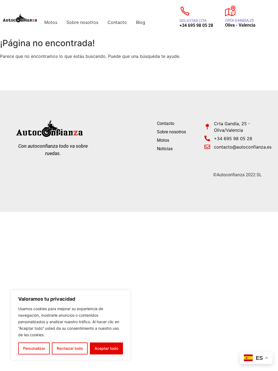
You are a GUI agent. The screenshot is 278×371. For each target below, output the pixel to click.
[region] (70, 325)
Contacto (117, 22)
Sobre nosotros (82, 22)
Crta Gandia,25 (239, 20)
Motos (50, 22)
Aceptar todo (106, 348)
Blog (140, 22)
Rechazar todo (70, 348)
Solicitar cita (193, 20)
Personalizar (34, 348)
